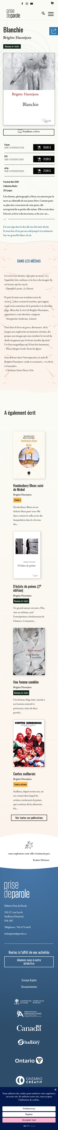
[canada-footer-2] (29, 1028)
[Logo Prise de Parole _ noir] (24, 13)
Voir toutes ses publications (29, 818)
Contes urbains (20, 784)
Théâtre (17, 500)
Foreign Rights (29, 980)
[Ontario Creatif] (29, 1080)
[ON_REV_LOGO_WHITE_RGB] (29, 1060)
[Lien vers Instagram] (27, 3)
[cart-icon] (52, 3)
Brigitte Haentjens (17, 37)
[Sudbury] (29, 1042)
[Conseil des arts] (29, 1002)
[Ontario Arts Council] (29, 1014)
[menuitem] (52, 3)
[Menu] (49, 13)
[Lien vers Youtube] (31, 3)
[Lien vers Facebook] (22, 3)
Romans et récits (12, 46)
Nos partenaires (29, 986)
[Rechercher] (42, 13)
